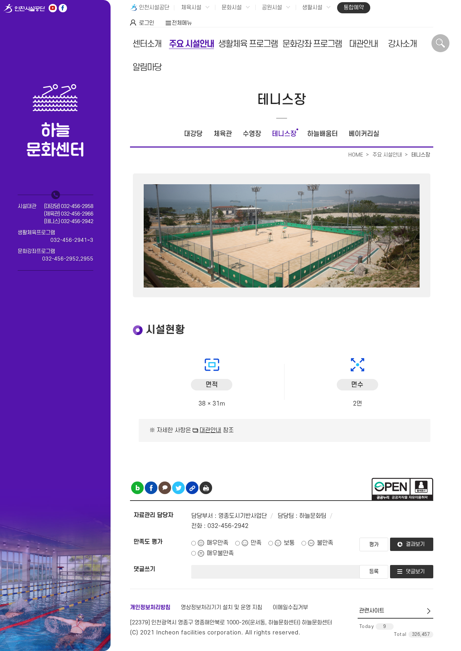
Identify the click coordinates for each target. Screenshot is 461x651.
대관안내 (363, 44)
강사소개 (402, 44)
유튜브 (53, 8)
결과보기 (415, 544)
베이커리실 (364, 134)
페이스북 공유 (151, 488)
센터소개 (147, 44)
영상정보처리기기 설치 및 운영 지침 (221, 607)
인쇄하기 (206, 488)
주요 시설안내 (191, 44)
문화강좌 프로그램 (312, 44)
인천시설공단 (154, 7)
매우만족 (217, 543)
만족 (256, 543)
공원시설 (272, 7)
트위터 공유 (178, 488)
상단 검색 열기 (440, 43)
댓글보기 (415, 572)
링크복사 (192, 488)
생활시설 (312, 7)
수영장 (252, 134)
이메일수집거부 (290, 607)
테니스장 (284, 134)
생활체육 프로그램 (248, 44)
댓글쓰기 (144, 569)
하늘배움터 (322, 134)
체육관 (223, 134)
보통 (289, 543)
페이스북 (63, 8)
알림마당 (147, 67)
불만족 (325, 543)
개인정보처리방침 (150, 607)
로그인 (146, 23)
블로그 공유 (137, 488)
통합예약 (354, 7)
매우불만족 (220, 553)
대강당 (193, 134)
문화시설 (231, 7)
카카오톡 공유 (164, 488)
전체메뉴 (182, 23)
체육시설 (191, 7)
